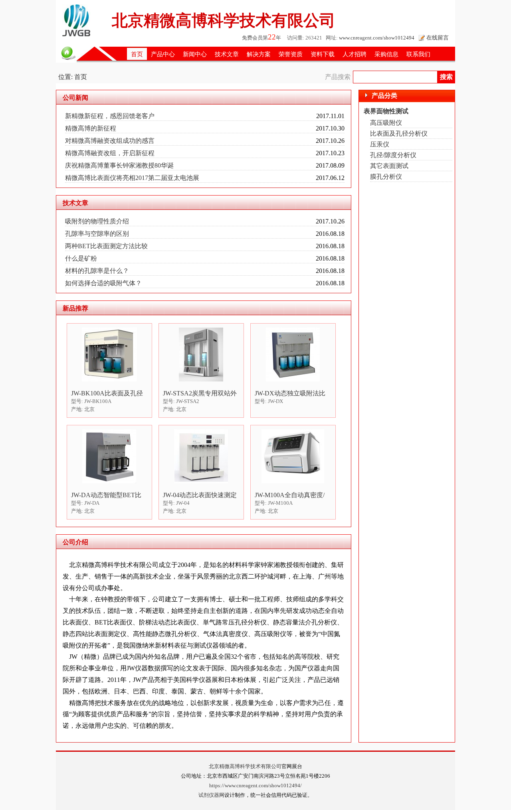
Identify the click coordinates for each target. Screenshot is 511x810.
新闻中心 (195, 54)
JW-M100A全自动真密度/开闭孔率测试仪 (290, 495)
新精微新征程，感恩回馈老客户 (109, 116)
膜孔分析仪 (386, 176)
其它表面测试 (389, 165)
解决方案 (259, 54)
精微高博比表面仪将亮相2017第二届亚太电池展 (132, 177)
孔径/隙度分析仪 (393, 155)
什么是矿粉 (81, 258)
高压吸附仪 (386, 122)
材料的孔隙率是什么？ (97, 270)
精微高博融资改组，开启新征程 (109, 153)
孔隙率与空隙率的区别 (97, 233)
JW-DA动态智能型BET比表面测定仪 (106, 495)
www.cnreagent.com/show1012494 (376, 38)
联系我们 (418, 54)
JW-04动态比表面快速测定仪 (200, 495)
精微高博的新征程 (90, 128)
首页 (137, 54)
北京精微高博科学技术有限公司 (245, 766)
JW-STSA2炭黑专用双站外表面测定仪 (200, 393)
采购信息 (386, 54)
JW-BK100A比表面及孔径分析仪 (107, 393)
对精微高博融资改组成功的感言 (109, 140)
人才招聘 (354, 54)
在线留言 (437, 37)
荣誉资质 (291, 54)
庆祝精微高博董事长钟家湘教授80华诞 (119, 165)
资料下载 (323, 54)
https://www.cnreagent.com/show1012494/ (255, 785)
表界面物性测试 (386, 111)
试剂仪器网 (211, 795)
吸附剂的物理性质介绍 (97, 221)
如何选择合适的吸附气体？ (103, 283)
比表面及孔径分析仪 (399, 133)
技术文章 (227, 54)
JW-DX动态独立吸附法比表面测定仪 (290, 393)
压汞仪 (379, 144)
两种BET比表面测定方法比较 (106, 246)
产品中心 (163, 54)
